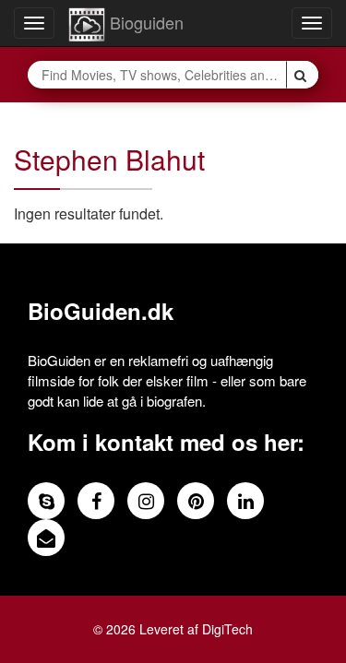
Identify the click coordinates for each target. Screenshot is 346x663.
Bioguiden (144, 22)
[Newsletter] (46, 537)
